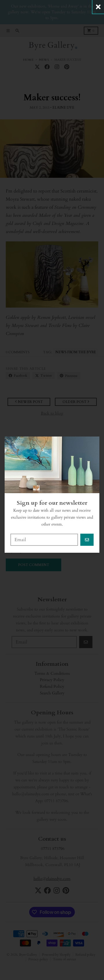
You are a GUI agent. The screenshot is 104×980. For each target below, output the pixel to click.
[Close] (98, 7)
